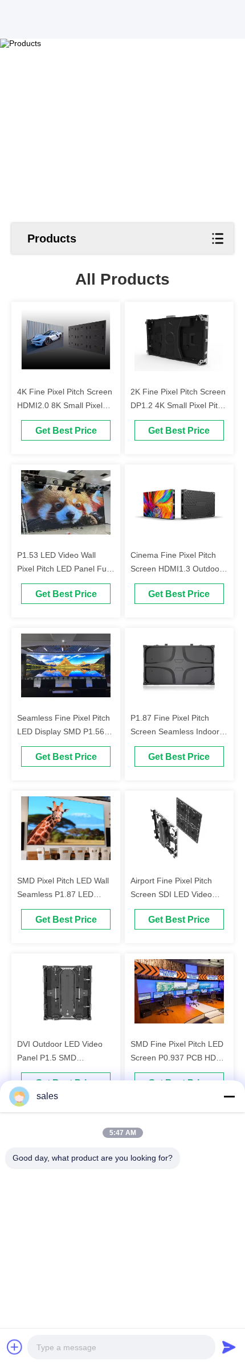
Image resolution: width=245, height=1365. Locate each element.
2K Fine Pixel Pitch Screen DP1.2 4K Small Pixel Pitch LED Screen (178, 405)
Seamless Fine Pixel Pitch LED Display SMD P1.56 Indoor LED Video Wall (63, 731)
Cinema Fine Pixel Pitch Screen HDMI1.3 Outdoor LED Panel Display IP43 (176, 568)
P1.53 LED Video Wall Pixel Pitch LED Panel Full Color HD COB (63, 568)
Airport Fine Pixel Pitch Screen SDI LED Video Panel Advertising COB (171, 894)
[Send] (229, 1346)
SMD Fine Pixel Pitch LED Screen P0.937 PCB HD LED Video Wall (176, 1057)
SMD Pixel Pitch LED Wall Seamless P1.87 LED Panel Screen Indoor (63, 894)
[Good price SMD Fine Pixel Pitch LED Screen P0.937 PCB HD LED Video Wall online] (179, 991)
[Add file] (15, 1346)
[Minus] (229, 1096)
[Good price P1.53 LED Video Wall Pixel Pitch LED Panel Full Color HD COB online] (66, 502)
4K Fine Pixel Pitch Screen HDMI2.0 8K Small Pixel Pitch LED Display (64, 405)
